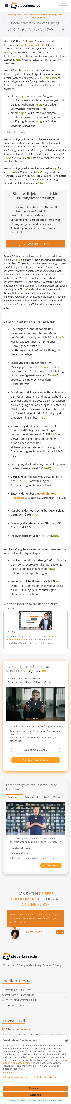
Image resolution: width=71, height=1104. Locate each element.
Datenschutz (27, 995)
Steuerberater (14, 678)
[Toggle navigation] (6, 5)
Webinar (48, 682)
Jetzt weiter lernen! (36, 243)
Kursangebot (14, 14)
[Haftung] (35, 620)
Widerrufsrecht (10, 995)
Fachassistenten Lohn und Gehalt (24, 682)
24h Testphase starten (35, 760)
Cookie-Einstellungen (13, 1005)
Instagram (25, 1029)
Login (63, 3)
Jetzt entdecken (50, 865)
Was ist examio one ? (35, 749)
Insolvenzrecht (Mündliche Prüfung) (40, 14)
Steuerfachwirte (32, 678)
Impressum (7, 990)
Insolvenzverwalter (31, 45)
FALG (46, 797)
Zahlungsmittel (24, 990)
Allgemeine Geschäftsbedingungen (19, 1000)
